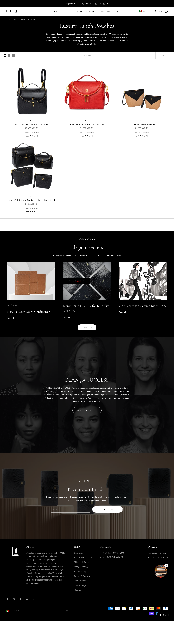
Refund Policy (80, 571)
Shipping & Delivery (83, 562)
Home (8, 19)
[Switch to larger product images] (5, 55)
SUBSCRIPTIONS (85, 11)
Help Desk (78, 553)
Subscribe (107, 509)
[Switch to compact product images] (13, 55)
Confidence (12, 305)
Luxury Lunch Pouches (27, 19)
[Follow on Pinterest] (20, 599)
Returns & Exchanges (83, 557)
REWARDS (104, 11)
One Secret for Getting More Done (143, 306)
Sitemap (77, 590)
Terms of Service (81, 581)
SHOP (54, 11)
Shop (14, 19)
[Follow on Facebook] (7, 599)
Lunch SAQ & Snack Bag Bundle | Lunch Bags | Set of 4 (32, 200)
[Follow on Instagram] (14, 599)
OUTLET (67, 11)
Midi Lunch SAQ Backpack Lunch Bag (32, 124)
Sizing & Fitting (81, 567)
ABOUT (119, 11)
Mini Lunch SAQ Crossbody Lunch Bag (87, 124)
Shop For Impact (87, 410)
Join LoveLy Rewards (157, 553)
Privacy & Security (82, 576)
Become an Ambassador (158, 557)
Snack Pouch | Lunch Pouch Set (141, 124)
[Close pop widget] (166, 565)
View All (87, 327)
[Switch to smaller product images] (9, 55)
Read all (10, 318)
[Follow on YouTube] (27, 599)
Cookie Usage (80, 585)
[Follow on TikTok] (34, 599)
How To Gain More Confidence (28, 312)
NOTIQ (32, 120)
